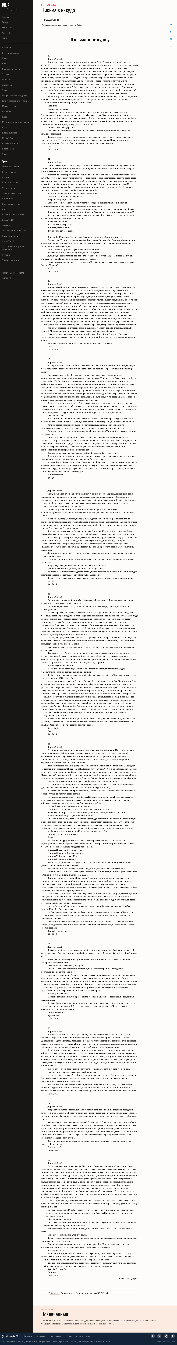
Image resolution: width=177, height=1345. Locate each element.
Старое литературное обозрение (13, 248)
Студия (6, 254)
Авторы (5, 22)
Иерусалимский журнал (14, 95)
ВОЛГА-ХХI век (10, 182)
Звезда (5, 74)
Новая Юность (9, 132)
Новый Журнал (10, 143)
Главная (5, 17)
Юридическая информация (165, 1342)
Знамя (5, 90)
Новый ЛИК (8, 219)
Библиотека (7, 27)
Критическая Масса (12, 203)
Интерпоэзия (9, 106)
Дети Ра (6, 63)
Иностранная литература (15, 100)
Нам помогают (56, 1336)
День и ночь (8, 187)
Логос (5, 209)
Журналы (6, 32)
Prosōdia (6, 47)
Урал (4, 154)
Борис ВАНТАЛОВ (48, 4)
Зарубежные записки (13, 193)
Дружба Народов (11, 68)
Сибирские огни (10, 235)
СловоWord (8, 241)
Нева (4, 116)
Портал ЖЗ (7, 277)
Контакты (41, 1336)
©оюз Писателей (10, 166)
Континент (7, 198)
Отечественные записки (14, 230)
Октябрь (6, 225)
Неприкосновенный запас (15, 122)
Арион (5, 177)
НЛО (4, 127)
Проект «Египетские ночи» (14, 272)
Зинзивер (7, 84)
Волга (5, 58)
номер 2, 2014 (76, 25)
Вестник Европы (10, 52)
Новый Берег (9, 138)
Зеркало (6, 79)
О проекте (27, 1336)
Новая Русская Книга (13, 214)
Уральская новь (10, 260)
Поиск (4, 37)
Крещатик (7, 111)
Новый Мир (8, 148)
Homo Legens (9, 172)
